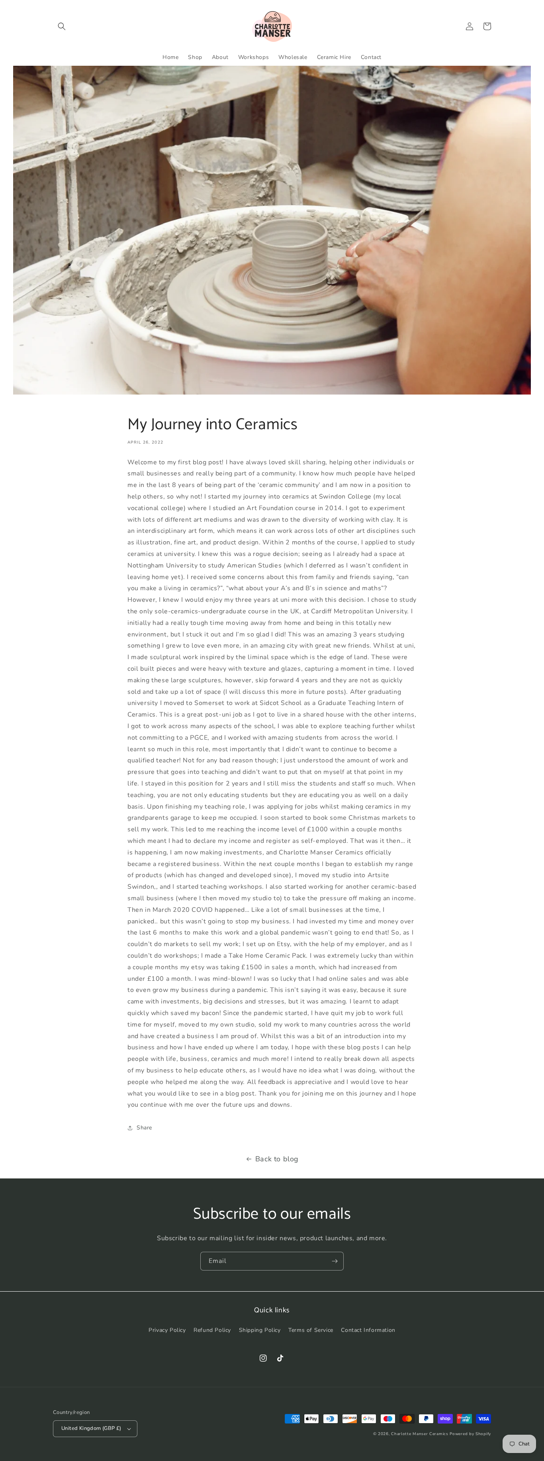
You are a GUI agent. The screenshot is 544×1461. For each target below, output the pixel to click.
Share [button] (144, 1127)
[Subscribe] (334, 1261)
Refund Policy (212, 1330)
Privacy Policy (167, 1330)
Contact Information (368, 1330)
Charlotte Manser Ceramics (419, 1434)
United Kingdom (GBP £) (91, 1428)
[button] (61, 26)
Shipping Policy (260, 1330)
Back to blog (277, 1159)
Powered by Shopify (470, 1434)
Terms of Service (310, 1330)
